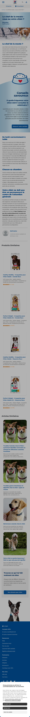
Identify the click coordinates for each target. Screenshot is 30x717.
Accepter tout (7, 704)
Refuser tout (7, 708)
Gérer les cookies (8, 712)
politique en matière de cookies (13, 700)
